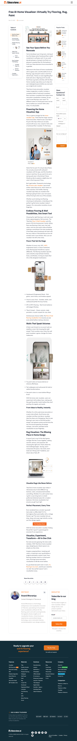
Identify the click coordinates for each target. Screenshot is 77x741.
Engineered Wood (25, 687)
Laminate (23, 689)
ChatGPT (39, 716)
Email (53, 614)
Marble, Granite (25, 667)
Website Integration (13, 674)
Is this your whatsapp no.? (61, 122)
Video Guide (48, 669)
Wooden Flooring (25, 671)
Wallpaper (23, 674)
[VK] (45, 582)
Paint (22, 678)
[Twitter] (29, 582)
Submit (62, 145)
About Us (60, 665)
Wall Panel (23, 676)
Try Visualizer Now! (39, 524)
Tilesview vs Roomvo (62, 692)
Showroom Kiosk (13, 680)
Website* (58, 126)
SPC (22, 693)
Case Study (48, 667)
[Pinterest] (41, 582)
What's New (48, 671)
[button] (15, 29)
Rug (22, 680)
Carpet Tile (23, 682)
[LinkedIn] (37, 582)
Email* (57, 107)
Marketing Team (37, 689)
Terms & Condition (53, 735)
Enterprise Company (38, 678)
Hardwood (23, 685)
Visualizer (11, 665)
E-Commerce (36, 676)
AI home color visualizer (36, 185)
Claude (46, 716)
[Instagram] (33, 582)
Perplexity (53, 716)
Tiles (22, 665)
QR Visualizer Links (13, 682)
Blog (47, 665)
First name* (57, 99)
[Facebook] (25, 582)
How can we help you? (61, 134)
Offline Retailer (36, 674)
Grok (67, 716)
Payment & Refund (50, 674)
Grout (22, 700)
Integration (48, 676)
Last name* (64, 99)
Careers (62, 667)
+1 (60, 118)
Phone (61, 114)
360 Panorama (13, 667)
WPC (45, 245)
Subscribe (59, 624)
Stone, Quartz (24, 669)
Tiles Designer (36, 682)
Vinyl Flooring (24, 691)
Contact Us (60, 676)
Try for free (51, 648)
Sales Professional (37, 691)
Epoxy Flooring (24, 698)
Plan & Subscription (62, 669)
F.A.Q (47, 678)
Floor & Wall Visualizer (39, 221)
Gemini (60, 716)
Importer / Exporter (38, 680)
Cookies (60, 735)
